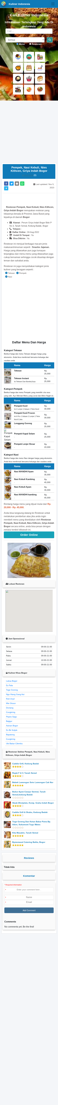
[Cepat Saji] (40, 57)
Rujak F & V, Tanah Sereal (24, 773)
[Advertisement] (29, 131)
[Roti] (40, 79)
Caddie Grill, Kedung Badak (25, 764)
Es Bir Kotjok (11, 730)
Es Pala (9, 685)
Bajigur (9, 721)
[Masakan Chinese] (29, 57)
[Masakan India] (18, 68)
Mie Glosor (11, 703)
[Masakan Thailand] (29, 90)
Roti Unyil (10, 699)
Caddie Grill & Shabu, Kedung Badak (30, 812)
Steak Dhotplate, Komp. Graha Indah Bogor (33, 803)
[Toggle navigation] (53, 4)
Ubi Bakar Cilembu (14, 743)
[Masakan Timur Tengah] (40, 90)
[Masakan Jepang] (40, 68)
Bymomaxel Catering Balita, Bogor (28, 842)
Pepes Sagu (11, 717)
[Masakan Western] (18, 57)
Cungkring (10, 712)
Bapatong (10, 734)
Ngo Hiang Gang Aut (15, 694)
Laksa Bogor (11, 681)
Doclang (9, 708)
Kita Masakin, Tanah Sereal (25, 833)
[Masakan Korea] (18, 79)
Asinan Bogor (12, 726)
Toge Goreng (12, 690)
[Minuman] (29, 79)
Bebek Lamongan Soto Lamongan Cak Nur (32, 782)
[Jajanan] (29, 68)
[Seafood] (18, 90)
